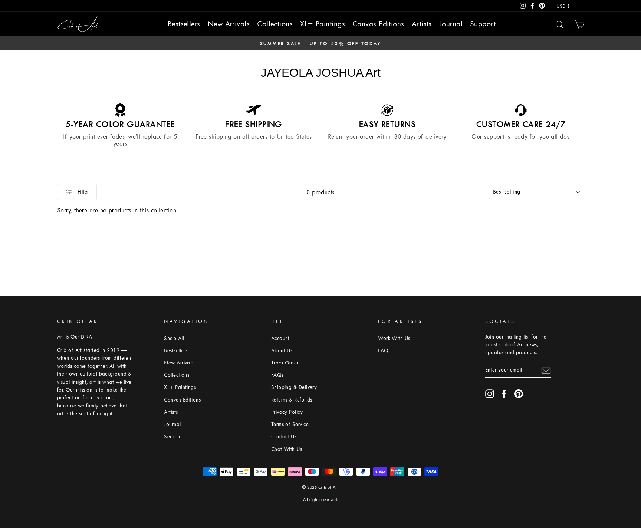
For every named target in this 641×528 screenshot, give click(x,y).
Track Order (285, 363)
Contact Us (284, 436)
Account (280, 338)
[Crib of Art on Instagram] (489, 393)
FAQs (277, 375)
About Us (282, 350)
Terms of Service (290, 424)
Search (172, 436)
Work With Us (394, 338)
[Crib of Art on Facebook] (504, 393)
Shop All (174, 338)
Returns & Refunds (291, 400)
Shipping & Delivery (294, 387)
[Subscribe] (546, 370)
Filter (82, 192)
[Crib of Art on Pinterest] (518, 393)
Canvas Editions (378, 24)
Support (483, 24)
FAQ (383, 350)
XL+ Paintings (322, 24)
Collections (275, 24)
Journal (451, 24)
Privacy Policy (287, 412)
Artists (422, 24)
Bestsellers (184, 24)
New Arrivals (229, 24)
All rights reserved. (320, 499)
